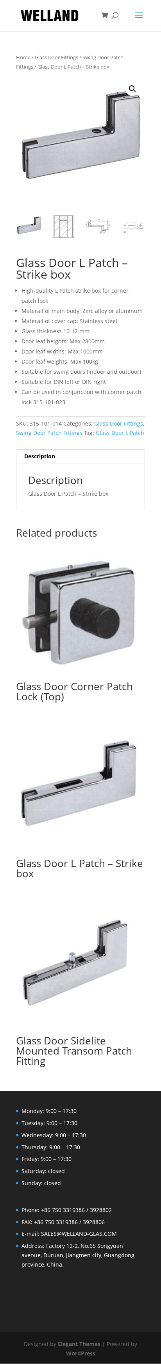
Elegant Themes (79, 1344)
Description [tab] (39, 456)
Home (23, 57)
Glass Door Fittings (56, 57)
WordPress (80, 1353)
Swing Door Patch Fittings (49, 432)
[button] (132, 89)
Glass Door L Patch (120, 432)
